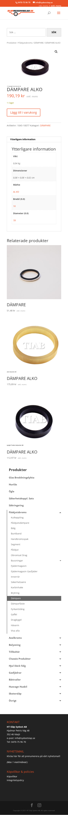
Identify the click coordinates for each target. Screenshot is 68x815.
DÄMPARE (38, 42)
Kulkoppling (17, 517)
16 (14, 206)
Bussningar (17, 560)
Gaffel (14, 614)
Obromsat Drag (19, 555)
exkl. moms (56, 5)
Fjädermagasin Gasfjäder (24, 571)
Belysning (14, 645)
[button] (56, 52)
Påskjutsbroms (25, 42)
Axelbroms (15, 637)
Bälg (13, 528)
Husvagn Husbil (18, 686)
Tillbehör (14, 651)
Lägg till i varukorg (23, 112)
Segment (15, 544)
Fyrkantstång (18, 609)
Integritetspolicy (15, 780)
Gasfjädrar (15, 672)
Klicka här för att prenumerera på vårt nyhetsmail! (33, 756)
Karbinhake (17, 587)
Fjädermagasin (19, 565)
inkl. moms (43, 5)
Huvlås (13, 484)
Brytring (15, 592)
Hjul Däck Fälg (17, 665)
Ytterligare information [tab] (22, 139)
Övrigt (12, 700)
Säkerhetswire (18, 582)
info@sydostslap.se (25, 738)
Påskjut (15, 549)
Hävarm (15, 625)
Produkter (11, 42)
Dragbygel (16, 619)
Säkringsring (16, 505)
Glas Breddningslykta (21, 477)
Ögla (11, 491)
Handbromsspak (19, 539)
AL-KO (16, 191)
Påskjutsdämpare (20, 522)
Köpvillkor (12, 776)
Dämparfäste (18, 603)
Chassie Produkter (20, 658)
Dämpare (16, 598)
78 (14, 220)
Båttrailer (15, 679)
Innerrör (15, 576)
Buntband (16, 533)
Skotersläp (15, 693)
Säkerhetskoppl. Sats (21, 498)
